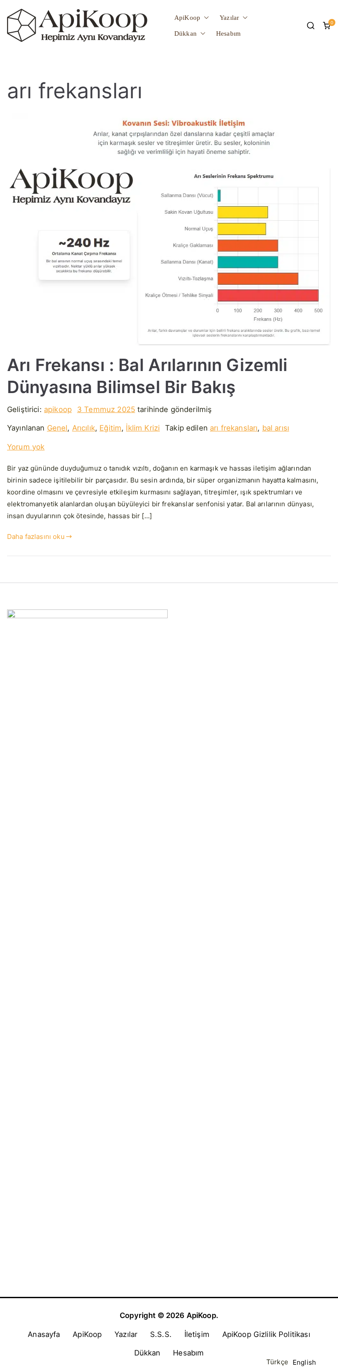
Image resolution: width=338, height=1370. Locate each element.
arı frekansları (233, 427)
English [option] (304, 1362)
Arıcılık (83, 427)
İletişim (196, 1334)
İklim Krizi (143, 427)
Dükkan (185, 33)
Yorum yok (25, 446)
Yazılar (229, 17)
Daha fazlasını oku (36, 536)
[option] (304, 1362)
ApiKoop (187, 17)
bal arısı (275, 427)
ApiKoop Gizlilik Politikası (266, 1334)
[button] (204, 17)
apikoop (58, 409)
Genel (57, 427)
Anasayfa (44, 1334)
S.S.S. (161, 1334)
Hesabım (228, 33)
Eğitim (110, 427)
